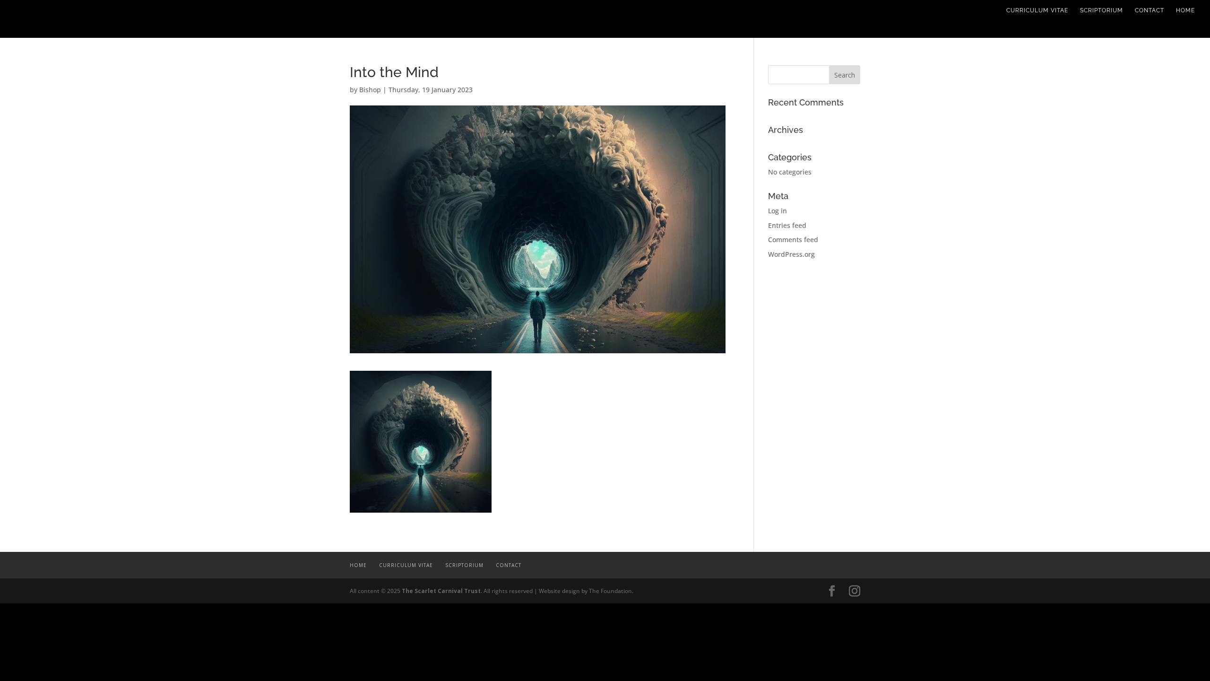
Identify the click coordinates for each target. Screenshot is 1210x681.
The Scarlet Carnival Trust (441, 591)
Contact (1149, 10)
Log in (777, 210)
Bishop (370, 89)
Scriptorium (1101, 10)
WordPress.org (791, 254)
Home (1185, 10)
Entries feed (787, 225)
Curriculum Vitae (1037, 10)
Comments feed (793, 239)
